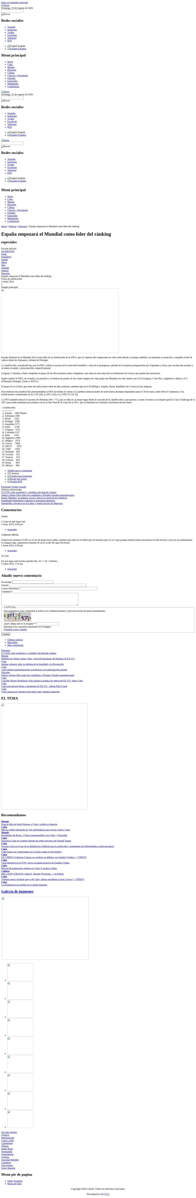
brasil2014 (6, 257)
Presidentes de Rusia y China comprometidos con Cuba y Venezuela (34, 835)
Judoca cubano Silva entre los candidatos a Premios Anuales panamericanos (37, 495)
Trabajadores (7, 1154)
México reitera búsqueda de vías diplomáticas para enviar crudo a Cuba (35, 829)
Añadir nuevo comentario (19, 470)
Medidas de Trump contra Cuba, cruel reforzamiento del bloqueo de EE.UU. (38, 658)
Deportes (11, 70)
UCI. (106, 1194)
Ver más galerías (9, 1132)
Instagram (12, 29)
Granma (5, 1157)
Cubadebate (7, 1143)
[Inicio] (5, 5)
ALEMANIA (8, 251)
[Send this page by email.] (17, 479)
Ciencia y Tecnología (17, 75)
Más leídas (12, 642)
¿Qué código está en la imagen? (20, 623)
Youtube (11, 27)
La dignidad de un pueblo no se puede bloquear (24, 885)
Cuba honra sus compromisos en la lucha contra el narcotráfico (31, 851)
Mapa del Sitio (14, 1183)
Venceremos (7, 1165)
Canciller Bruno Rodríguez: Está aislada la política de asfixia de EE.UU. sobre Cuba (42, 680)
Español (22, 48)
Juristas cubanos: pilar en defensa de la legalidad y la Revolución (32, 664)
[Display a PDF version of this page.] (14, 481)
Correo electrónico (10, 588)
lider (3, 265)
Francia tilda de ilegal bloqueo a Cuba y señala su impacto (29, 824)
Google (22, 487)
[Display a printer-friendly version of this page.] (19, 476)
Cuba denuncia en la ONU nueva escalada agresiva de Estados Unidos (35, 863)
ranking (5, 270)
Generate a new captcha (15, 629)
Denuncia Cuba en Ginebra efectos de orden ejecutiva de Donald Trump (36, 840)
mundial (5, 268)
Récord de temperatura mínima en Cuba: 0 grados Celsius (29, 868)
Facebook (12, 35)
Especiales (12, 81)
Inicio (10, 61)
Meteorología (7, 1137)
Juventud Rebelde (10, 1160)
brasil (3, 254)
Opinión (11, 78)
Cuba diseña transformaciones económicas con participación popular (34, 669)
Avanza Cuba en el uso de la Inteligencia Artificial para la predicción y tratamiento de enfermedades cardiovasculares (57, 846)
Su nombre (6, 582)
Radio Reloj (7, 1149)
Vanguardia (6, 1151)
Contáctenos (13, 86)
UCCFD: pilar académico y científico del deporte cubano (28, 492)
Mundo (10, 67)
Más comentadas (15, 645)
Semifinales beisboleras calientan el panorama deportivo (28, 500)
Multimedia (12, 83)
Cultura (11, 72)
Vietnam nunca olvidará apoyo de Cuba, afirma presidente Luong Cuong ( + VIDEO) (42, 879)
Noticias (13, 226)
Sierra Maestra (8, 1168)
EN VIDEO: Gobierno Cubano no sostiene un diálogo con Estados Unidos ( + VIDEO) (43, 857)
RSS (9, 40)
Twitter (10, 32)
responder (12, 529)
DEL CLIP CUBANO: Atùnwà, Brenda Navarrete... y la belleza (32, 874)
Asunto (5, 585)
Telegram (11, 38)
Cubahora (6, 1162)
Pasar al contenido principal (14, 2)
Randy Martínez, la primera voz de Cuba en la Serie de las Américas (34, 498)
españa (4, 259)
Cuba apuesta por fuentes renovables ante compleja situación (30, 691)
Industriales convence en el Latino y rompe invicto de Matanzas (32, 503)
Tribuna (5, 1146)
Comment (7, 591)
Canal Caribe (7, 1140)
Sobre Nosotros (14, 1181)
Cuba (10, 64)
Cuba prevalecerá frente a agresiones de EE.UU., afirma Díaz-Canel (34, 686)
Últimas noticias (15, 639)
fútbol (4, 262)
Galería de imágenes (17, 891)
